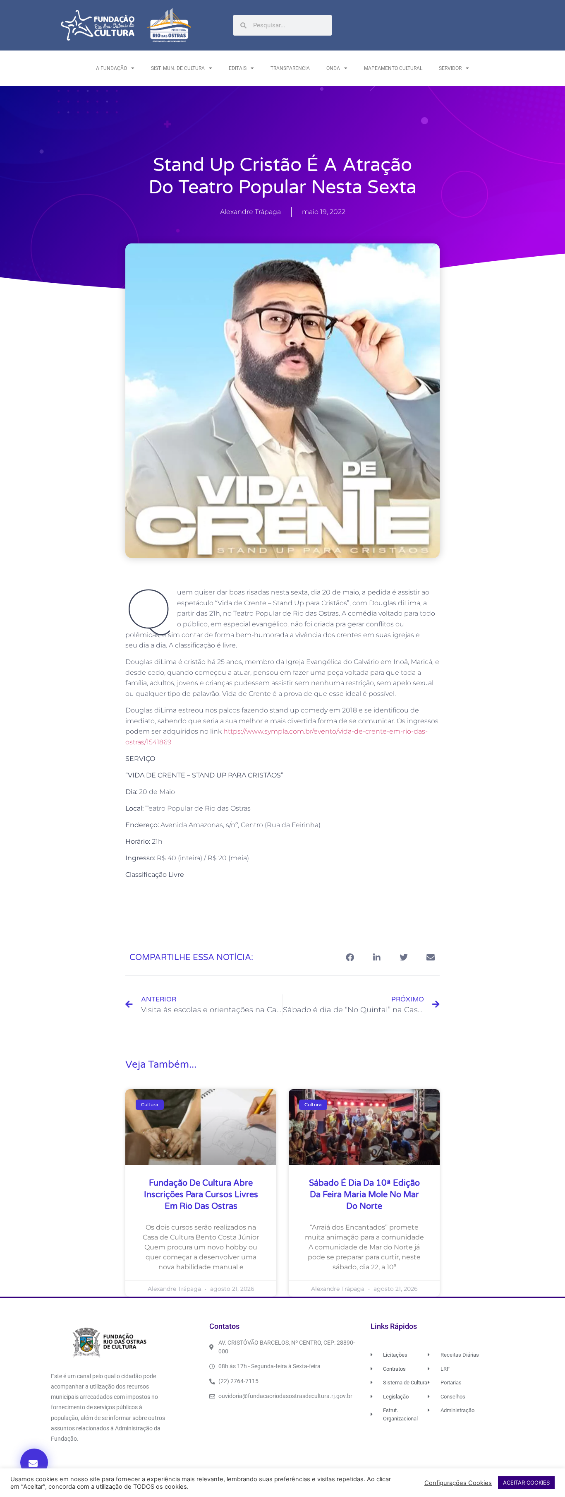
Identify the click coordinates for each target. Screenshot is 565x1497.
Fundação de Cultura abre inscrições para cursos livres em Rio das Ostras (201, 1194)
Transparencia (290, 68)
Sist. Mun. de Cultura (178, 68)
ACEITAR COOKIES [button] (526, 1482)
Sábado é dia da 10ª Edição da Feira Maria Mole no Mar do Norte (364, 1194)
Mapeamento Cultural (393, 68)
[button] (34, 1462)
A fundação (111, 68)
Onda (333, 68)
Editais (238, 68)
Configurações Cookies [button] (458, 1483)
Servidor (450, 68)
